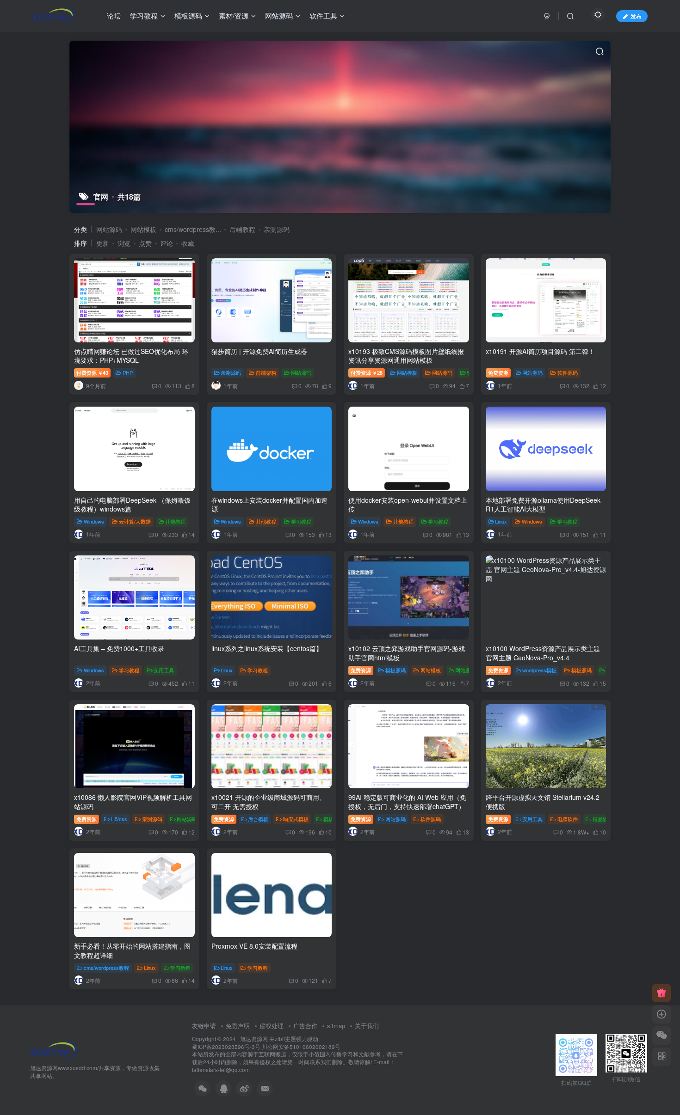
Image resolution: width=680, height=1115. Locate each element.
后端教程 (242, 229)
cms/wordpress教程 (106, 967)
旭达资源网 (254, 1038)
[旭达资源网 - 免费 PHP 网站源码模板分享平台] (53, 1049)
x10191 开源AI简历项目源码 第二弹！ (540, 351)
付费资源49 (92, 372)
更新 (102, 243)
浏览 (123, 243)
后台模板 (258, 819)
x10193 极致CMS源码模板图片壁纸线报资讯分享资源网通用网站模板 (406, 356)
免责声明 (238, 1025)
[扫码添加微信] (661, 1035)
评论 (166, 243)
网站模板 (143, 229)
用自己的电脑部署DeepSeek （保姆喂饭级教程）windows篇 (132, 504)
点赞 (145, 243)
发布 (636, 16)
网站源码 (109, 229)
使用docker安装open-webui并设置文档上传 (407, 504)
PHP (128, 372)
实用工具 (164, 670)
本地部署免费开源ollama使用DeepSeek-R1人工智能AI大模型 (544, 504)
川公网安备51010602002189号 (301, 1046)
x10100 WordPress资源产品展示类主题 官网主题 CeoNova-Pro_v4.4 (543, 653)
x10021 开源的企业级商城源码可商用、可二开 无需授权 (268, 801)
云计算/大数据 (135, 521)
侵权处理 (272, 1025)
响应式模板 (296, 819)
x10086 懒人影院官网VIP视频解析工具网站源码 (133, 801)
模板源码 (395, 670)
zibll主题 (285, 1038)
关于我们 (367, 1025)
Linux (501, 521)
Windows (94, 521)
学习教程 (301, 521)
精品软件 (603, 819)
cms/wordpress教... (193, 229)
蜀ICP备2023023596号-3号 (227, 1046)
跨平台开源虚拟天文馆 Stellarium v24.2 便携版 (543, 801)
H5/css (119, 819)
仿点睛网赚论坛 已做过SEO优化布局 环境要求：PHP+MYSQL (131, 356)
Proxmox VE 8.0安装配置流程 (254, 945)
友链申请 (204, 1025)
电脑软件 (567, 819)
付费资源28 (367, 372)
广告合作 (305, 1025)
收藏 (187, 243)
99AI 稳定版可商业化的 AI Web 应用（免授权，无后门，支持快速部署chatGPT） (407, 801)
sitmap (336, 1025)
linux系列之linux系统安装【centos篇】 (266, 648)
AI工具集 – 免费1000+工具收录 (119, 648)
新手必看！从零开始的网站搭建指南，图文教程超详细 (132, 950)
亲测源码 (277, 229)
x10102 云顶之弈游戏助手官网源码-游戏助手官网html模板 (406, 653)
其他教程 (175, 521)
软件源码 (567, 372)
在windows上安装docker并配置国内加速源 (269, 504)
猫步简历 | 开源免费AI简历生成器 (259, 351)
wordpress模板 (539, 670)
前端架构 (266, 372)
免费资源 (498, 372)
